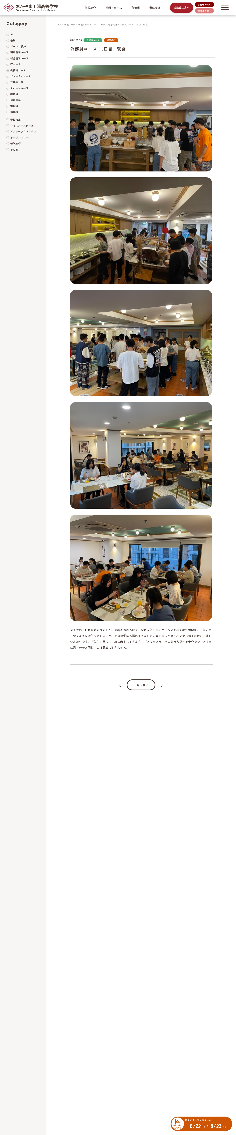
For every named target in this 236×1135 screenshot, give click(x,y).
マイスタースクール (22, 125)
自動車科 (15, 100)
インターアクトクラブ (23, 131)
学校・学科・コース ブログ (91, 24)
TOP (59, 24)
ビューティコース (20, 76)
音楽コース (16, 82)
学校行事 (15, 120)
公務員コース (18, 70)
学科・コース (113, 8)
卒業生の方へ (204, 10)
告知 (12, 40)
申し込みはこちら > (178, 1126)
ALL (12, 34)
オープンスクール (20, 137)
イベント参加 (18, 46)
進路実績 (154, 8)
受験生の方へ (181, 7)
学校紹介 (90, 8)
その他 (14, 149)
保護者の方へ (204, 4)
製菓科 (14, 112)
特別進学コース (19, 52)
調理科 (14, 106)
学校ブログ (69, 24)
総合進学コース (19, 58)
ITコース (15, 64)
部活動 (136, 8)
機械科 (14, 94)
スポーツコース (19, 88)
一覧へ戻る (141, 685)
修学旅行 (112, 24)
